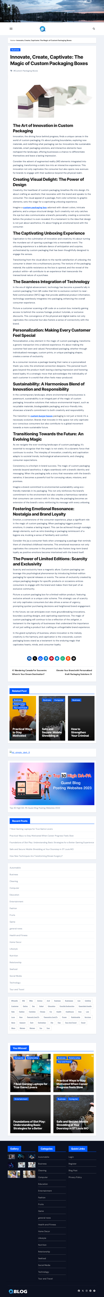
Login (71, 1157)
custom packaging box (35, 207)
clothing (88, 1001)
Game (12, 922)
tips (59, 1023)
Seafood (13, 969)
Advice (39, 1001)
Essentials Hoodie (85, 1006)
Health (58, 1012)
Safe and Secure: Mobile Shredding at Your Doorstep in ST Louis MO (52, 735)
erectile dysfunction (67, 1006)
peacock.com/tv (33, 1017)
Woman (22, 1028)
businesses (69, 1001)
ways (13, 1028)
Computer (58, 700)
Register (73, 1163)
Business (15, 50)
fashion (21, 1012)
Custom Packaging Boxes (26, 71)
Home (12, 40)
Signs (13, 1023)
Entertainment (16, 901)
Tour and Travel (20, 708)
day (33, 1006)
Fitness (42, 1012)
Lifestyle (14, 949)
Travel (83, 1023)
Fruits (12, 915)
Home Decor (15, 942)
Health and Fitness (19, 935)
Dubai (41, 1006)
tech (31, 1023)
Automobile (15, 867)
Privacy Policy (75, 1177)
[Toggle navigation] (11, 28)
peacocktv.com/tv (51, 1017)
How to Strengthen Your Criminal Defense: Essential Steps (80, 737)
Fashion (13, 908)
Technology (15, 982)
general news (16, 928)
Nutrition (14, 955)
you (40, 1028)
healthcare (70, 1012)
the (51, 1023)
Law (87, 1012)
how (80, 1012)
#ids (31, 1001)
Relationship (19, 704)
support (22, 1023)
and (48, 1001)
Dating (25, 1006)
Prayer (64, 1017)
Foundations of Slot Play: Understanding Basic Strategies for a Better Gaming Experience (52, 842)
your (48, 1028)
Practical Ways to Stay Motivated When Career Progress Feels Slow (22, 737)
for (51, 1012)
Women (32, 1028)
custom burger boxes (41, 416)
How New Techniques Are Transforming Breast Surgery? (36, 856)
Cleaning (14, 881)
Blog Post (73, 1170)
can (78, 1001)
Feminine (32, 1012)
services (88, 1017)
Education (14, 894)
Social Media (16, 976)
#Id (23, 1001)
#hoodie (14, 1001)
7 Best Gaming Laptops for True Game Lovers (31, 829)
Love (13, 1017)
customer (15, 1006)
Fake (13, 1012)
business (57, 1001)
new (21, 1017)
